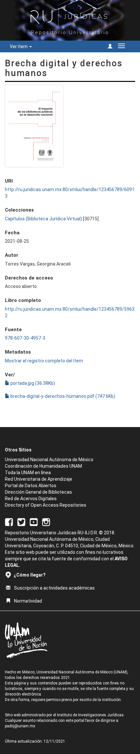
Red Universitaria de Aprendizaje (38, 479)
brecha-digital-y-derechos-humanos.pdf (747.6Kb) (62, 396)
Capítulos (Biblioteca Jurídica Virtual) (43, 218)
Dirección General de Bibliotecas (38, 492)
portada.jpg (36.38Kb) (32, 383)
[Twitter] (21, 522)
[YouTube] (34, 522)
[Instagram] (46, 522)
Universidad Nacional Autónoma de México (49, 459)
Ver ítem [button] (19, 46)
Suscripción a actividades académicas (54, 588)
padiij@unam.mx (20, 726)
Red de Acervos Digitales (31, 498)
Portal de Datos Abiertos (30, 485)
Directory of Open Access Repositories (45, 505)
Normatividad (28, 601)
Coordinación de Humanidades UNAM (43, 466)
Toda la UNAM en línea (28, 472)
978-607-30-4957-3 (25, 338)
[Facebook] (9, 522)
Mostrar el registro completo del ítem (44, 360)
